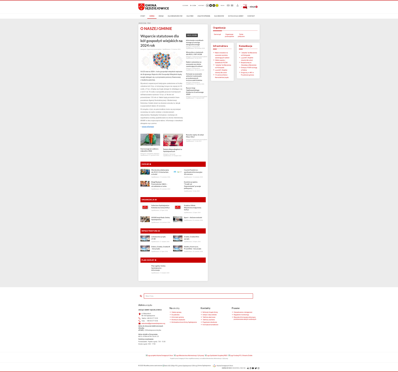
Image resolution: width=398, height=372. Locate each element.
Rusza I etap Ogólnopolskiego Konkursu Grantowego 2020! (195, 91)
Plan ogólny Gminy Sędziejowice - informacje (158, 268)
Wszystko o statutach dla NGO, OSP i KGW (194, 53)
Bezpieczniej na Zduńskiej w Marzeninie (248, 64)
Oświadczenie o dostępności (243, 312)
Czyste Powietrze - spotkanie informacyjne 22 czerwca (193, 172)
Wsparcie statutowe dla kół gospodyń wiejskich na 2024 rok (161, 40)
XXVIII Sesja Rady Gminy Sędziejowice (160, 218)
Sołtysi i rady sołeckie (210, 315)
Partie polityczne (241, 35)
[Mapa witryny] (237, 6)
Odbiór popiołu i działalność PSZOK (221, 61)
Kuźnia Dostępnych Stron (224, 365)
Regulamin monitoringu (241, 315)
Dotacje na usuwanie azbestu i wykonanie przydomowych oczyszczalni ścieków (194, 77)
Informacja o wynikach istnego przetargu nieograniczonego (194, 42)
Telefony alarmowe (209, 317)
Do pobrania (175, 315)
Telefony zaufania (209, 320)
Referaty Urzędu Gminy (210, 312)
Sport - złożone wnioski (193, 217)
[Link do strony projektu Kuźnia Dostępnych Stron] (159, 355)
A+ (195, 5)
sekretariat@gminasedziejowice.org (153, 323)
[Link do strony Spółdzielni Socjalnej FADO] (216, 355)
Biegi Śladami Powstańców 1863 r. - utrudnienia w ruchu (159, 184)
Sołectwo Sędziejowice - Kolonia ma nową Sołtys (160, 206)
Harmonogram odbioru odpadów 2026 (149, 150)
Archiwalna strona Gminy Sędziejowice (184, 322)
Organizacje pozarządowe (229, 35)
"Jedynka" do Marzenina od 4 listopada (223, 66)
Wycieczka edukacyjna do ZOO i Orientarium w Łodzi (160, 172)
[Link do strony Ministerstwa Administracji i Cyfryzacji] (189, 355)
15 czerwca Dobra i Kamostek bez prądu (222, 76)
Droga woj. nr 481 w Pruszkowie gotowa (247, 74)
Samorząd (217, 34)
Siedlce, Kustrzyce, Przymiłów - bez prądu (192, 248)
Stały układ (228, 5)
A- (191, 5)
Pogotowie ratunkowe (210, 322)
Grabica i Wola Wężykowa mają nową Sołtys (192, 207)
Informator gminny (178, 317)
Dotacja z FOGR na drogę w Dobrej (249, 69)
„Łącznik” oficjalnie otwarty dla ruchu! (221, 71)
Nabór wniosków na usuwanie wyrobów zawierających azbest (194, 64)
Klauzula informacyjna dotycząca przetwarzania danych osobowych (245, 318)
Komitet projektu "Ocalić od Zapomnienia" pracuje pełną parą (192, 185)
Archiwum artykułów (178, 320)
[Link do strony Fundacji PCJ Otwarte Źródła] (240, 355)
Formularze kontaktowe (210, 325)
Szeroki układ (232, 5)
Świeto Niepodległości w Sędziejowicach (172, 150)
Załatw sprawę (176, 312)
